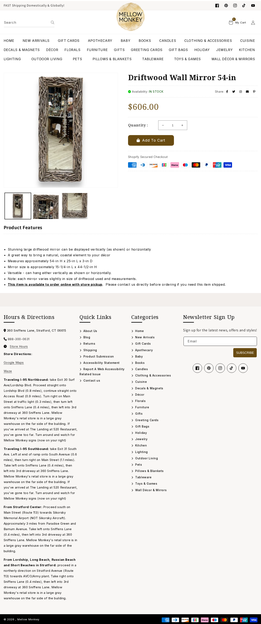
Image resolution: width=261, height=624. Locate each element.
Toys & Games (145, 483)
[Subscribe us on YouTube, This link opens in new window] (243, 368)
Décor (139, 394)
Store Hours (19, 346)
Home (139, 331)
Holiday (140, 432)
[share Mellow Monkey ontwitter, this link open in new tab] (233, 91)
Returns (89, 343)
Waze (8, 371)
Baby (138, 356)
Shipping (90, 350)
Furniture (141, 407)
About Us (90, 331)
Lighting (141, 452)
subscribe (245, 352)
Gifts (138, 413)
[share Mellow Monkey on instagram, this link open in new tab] (240, 91)
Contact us (91, 380)
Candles (141, 369)
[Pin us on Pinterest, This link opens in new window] (226, 5)
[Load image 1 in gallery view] (18, 206)
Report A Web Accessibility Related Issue (102, 371)
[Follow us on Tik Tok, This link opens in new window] (244, 5)
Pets (138, 464)
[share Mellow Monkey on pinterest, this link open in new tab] (254, 91)
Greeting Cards (146, 420)
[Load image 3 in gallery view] (75, 206)
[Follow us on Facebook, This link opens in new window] (217, 5)
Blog (86, 337)
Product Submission (98, 356)
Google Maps (14, 362)
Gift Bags (141, 426)
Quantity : (138, 125)
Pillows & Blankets (149, 471)
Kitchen (140, 445)
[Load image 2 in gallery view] (46, 206)
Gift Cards (142, 343)
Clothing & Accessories (152, 375)
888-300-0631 (19, 339)
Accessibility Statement (101, 362)
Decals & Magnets (148, 388)
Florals (140, 401)
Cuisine (140, 381)
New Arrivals (144, 337)
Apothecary (143, 350)
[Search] (52, 22)
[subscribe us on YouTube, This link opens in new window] (253, 5)
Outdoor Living (146, 458)
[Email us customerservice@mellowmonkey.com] (247, 91)
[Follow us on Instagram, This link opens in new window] (235, 5)
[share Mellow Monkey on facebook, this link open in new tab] (227, 91)
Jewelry (140, 439)
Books (139, 362)
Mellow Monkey (28, 619)
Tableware (143, 477)
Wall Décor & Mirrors (150, 490)
